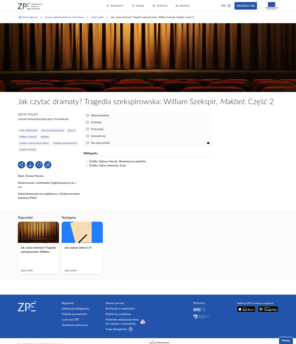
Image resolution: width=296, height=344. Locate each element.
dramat (71, 130)
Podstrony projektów (118, 314)
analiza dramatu (28, 149)
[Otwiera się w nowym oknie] (246, 309)
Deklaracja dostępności (76, 308)
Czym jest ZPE (70, 319)
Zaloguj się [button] (246, 5)
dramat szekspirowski (52, 130)
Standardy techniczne (75, 325)
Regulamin (68, 303)
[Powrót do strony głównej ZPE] (30, 6)
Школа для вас (115, 303)
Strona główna (30, 17)
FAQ (223, 6)
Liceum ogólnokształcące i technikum (64, 17)
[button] (229, 5)
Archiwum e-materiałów (120, 308)
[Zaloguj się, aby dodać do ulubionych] (39, 164)
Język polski (97, 17)
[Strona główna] (38, 306)
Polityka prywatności (74, 314)
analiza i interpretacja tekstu (34, 143)
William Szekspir (28, 137)
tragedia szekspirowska (65, 143)
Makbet (45, 137)
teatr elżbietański (28, 130)
